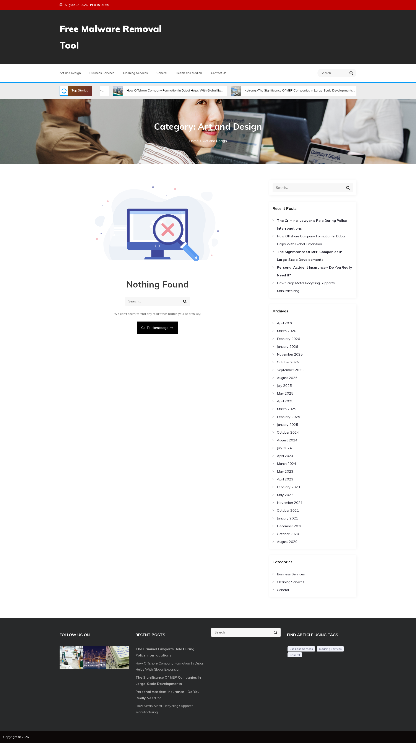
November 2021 (290, 502)
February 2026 (288, 338)
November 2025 (290, 354)
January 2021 (287, 518)
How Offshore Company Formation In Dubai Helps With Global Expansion (153, 90)
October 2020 (288, 534)
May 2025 (285, 393)
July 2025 (284, 385)
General (161, 73)
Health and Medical (189, 73)
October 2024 (288, 432)
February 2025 (288, 417)
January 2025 (287, 424)
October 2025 (288, 362)
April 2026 (285, 323)
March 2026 (286, 331)
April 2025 (285, 401)
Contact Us (218, 73)
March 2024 (286, 463)
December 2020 (289, 526)
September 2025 (290, 370)
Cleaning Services (135, 73)
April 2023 (285, 479)
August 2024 (287, 440)
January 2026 (287, 346)
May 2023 (285, 471)
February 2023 (288, 487)
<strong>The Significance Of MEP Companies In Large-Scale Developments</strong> (279, 90)
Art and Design (70, 73)
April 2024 (285, 456)
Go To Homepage (155, 328)
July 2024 (284, 448)
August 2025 (287, 378)
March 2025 (286, 409)
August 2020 (287, 541)
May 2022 (285, 495)
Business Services (101, 73)
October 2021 (288, 510)
